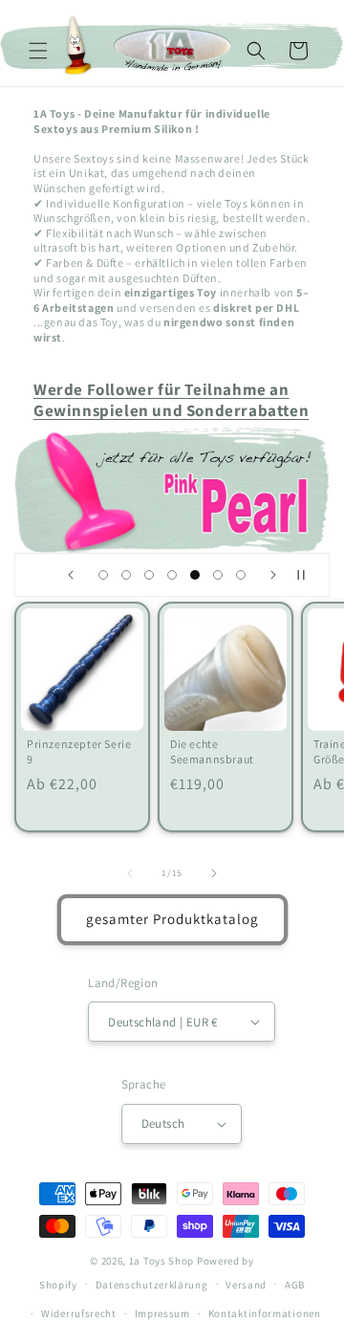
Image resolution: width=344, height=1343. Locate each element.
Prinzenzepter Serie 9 (79, 751)
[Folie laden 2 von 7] (126, 574)
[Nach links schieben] (130, 873)
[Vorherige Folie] (71, 575)
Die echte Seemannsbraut (212, 751)
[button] (38, 51)
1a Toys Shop (161, 1260)
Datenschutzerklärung (152, 1284)
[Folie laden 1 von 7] (103, 574)
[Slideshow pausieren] (309, 575)
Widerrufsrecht (79, 1313)
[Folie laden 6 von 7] (217, 574)
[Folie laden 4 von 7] (172, 574)
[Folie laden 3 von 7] (149, 574)
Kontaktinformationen (264, 1313)
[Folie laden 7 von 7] (240, 574)
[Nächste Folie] (273, 575)
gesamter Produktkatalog (172, 919)
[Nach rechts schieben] (214, 873)
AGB (295, 1284)
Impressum (162, 1313)
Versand (246, 1284)
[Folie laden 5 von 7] (194, 574)
